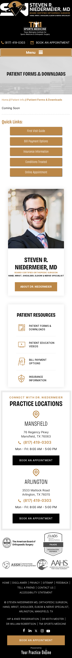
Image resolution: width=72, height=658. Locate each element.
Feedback (62, 582)
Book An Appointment (36, 460)
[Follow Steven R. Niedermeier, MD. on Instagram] (42, 631)
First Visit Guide (36, 131)
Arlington (36, 482)
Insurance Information (36, 151)
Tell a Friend (26, 587)
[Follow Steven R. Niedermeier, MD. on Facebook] (24, 631)
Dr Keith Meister (53, 618)
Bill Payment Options (36, 141)
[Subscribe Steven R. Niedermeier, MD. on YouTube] (48, 631)
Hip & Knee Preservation (23, 618)
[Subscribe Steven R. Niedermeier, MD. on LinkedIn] (30, 631)
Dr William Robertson (21, 623)
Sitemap (48, 582)
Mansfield (36, 423)
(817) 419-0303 (15, 42)
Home (5, 99)
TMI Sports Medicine (52, 623)
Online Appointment (36, 172)
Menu (30, 52)
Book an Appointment (53, 42)
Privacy (35, 582)
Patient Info (17, 99)
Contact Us (45, 587)
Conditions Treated (36, 162)
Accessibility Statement (36, 592)
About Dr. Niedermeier (36, 286)
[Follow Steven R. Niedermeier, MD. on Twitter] (36, 631)
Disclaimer (19, 582)
